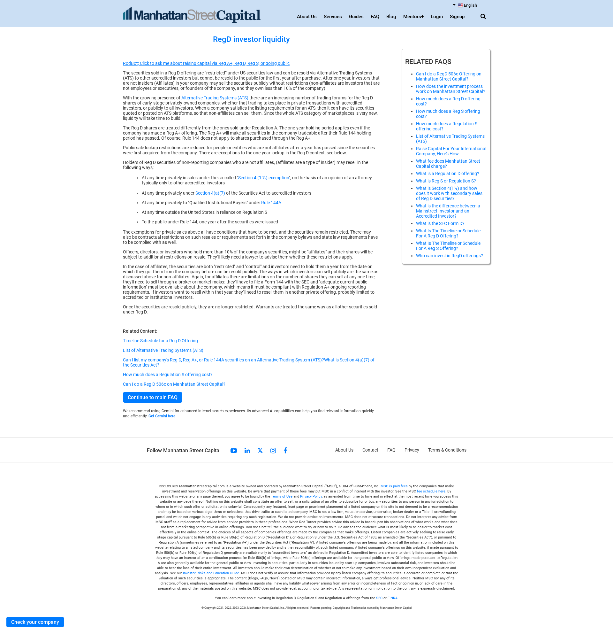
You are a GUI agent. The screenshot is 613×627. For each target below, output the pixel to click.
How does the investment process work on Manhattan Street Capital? (450, 89)
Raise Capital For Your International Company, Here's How (451, 151)
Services (333, 16)
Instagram (273, 450)
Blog (391, 16)
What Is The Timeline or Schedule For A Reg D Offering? (448, 233)
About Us (307, 16)
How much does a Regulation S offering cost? (168, 374)
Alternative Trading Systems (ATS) (214, 97)
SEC (379, 598)
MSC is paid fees (394, 486)
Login (437, 16)
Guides (356, 16)
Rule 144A (271, 202)
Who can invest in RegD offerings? (449, 255)
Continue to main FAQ (153, 397)
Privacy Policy (311, 496)
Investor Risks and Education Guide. (211, 573)
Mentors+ (413, 16)
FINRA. (393, 598)
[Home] (192, 15)
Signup (457, 16)
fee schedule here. (431, 491)
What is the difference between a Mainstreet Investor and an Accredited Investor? (448, 211)
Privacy (412, 450)
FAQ (375, 16)
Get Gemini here (161, 416)
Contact (370, 450)
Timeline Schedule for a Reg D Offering (160, 340)
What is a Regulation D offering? (447, 173)
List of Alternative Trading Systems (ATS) (163, 350)
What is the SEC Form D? (440, 223)
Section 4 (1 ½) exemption (263, 177)
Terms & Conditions (447, 450)
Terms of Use (281, 496)
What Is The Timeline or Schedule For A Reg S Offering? (448, 246)
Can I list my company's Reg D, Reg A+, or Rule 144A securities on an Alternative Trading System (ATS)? (223, 359)
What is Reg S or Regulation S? (446, 180)
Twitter (260, 450)
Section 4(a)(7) (210, 193)
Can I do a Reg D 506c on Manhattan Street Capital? (174, 384)
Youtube (234, 450)
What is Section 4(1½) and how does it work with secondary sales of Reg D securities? (449, 193)
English (470, 5)
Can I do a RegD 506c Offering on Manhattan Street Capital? (448, 76)
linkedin (247, 450)
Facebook (285, 450)
